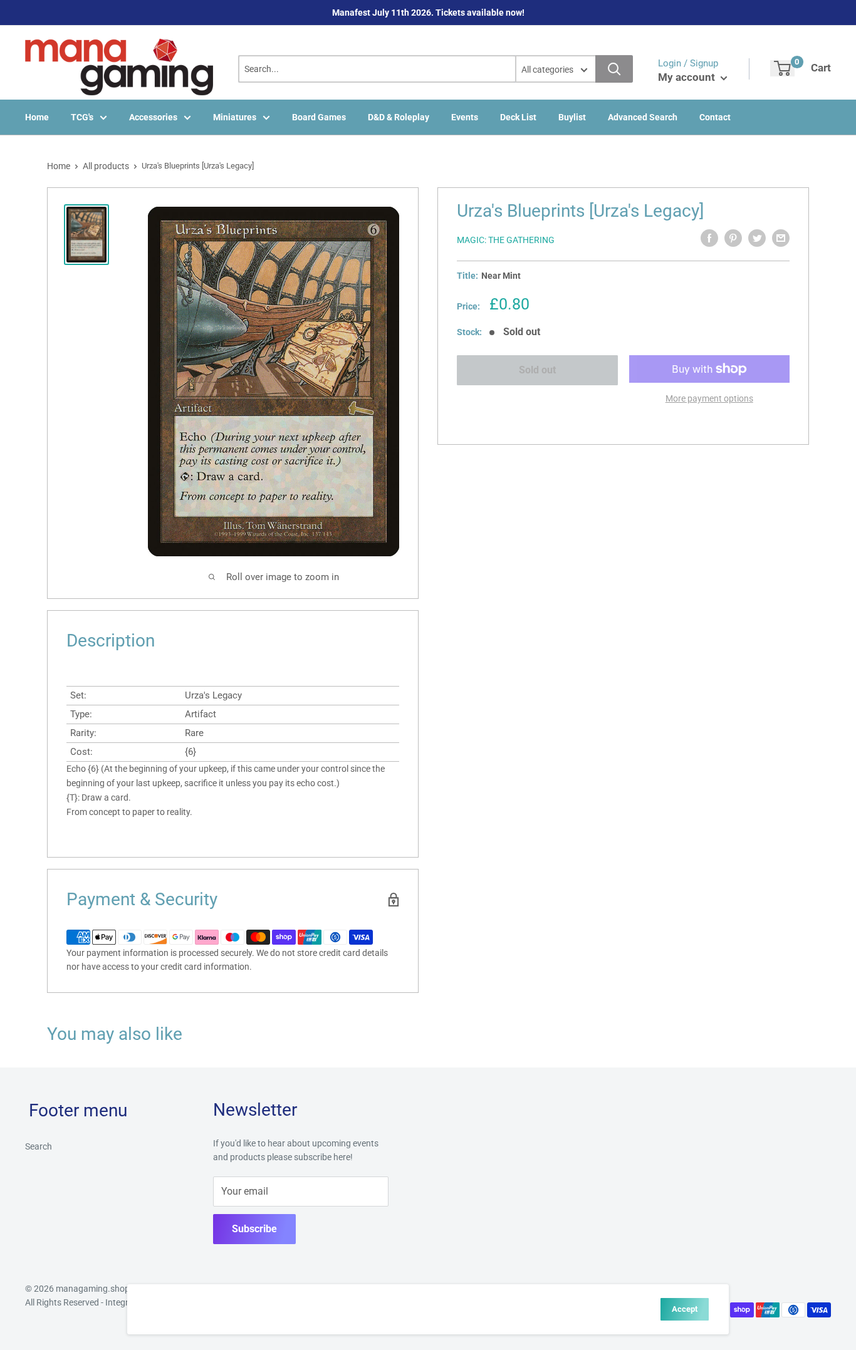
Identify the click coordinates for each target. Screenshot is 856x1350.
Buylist (572, 117)
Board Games (319, 117)
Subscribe (254, 1229)
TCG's (82, 117)
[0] (782, 68)
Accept (684, 1309)
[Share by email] (781, 238)
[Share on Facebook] (709, 238)
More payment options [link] (709, 398)
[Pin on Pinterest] (733, 238)
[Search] (614, 69)
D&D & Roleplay (398, 117)
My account (688, 77)
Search (38, 1146)
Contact (715, 117)
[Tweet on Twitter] (757, 238)
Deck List (518, 117)
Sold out (537, 370)
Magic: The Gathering (506, 240)
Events (464, 117)
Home (37, 117)
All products (106, 166)
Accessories (153, 117)
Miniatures (234, 117)
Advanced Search (642, 117)
